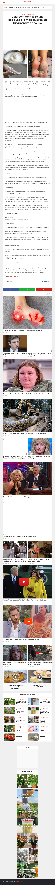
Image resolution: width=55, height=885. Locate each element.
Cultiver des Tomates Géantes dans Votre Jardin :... (20, 738)
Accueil (5, 7)
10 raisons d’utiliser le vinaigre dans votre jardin (21, 711)
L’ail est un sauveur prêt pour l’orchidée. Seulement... (27, 855)
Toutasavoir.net (18, 881)
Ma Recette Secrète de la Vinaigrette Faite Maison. (44, 711)
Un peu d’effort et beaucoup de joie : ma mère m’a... (20, 720)
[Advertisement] (27, 38)
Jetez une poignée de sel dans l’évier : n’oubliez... (44, 729)
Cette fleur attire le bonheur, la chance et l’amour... (21, 702)
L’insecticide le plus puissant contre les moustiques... (45, 702)
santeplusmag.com (14, 276)
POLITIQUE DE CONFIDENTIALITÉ (27, 883)
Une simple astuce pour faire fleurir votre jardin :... (20, 729)
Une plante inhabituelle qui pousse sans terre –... (44, 738)
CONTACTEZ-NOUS (48, 883)
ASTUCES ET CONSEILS (27, 14)
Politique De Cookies (39, 883)
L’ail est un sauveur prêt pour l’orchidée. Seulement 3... (45, 720)
